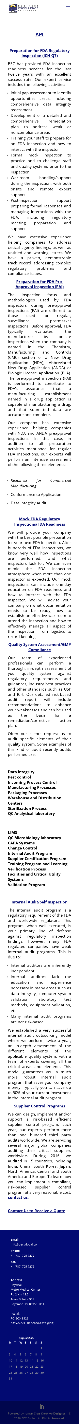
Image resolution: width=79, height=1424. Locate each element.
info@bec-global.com (25, 1244)
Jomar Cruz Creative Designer (45, 1413)
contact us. (18, 1197)
